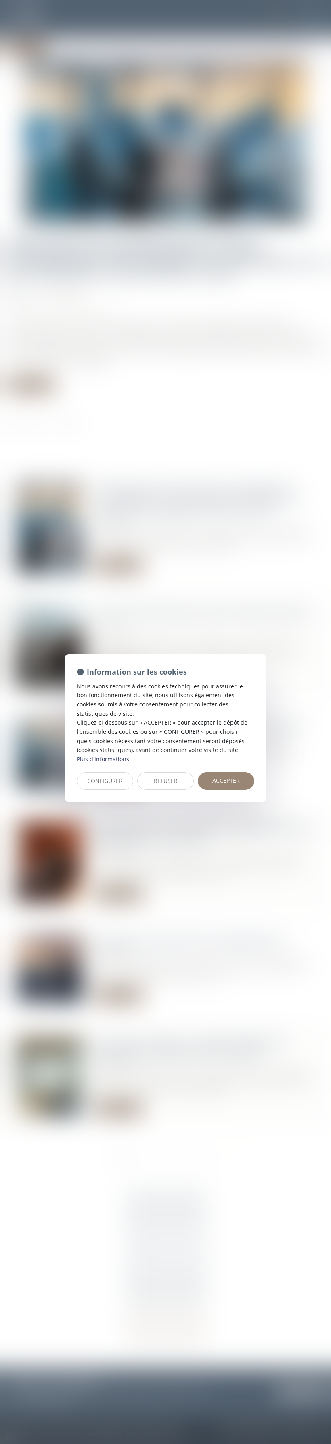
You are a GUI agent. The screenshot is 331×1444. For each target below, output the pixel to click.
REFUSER (166, 781)
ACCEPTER (226, 780)
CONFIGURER (105, 781)
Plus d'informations (103, 759)
